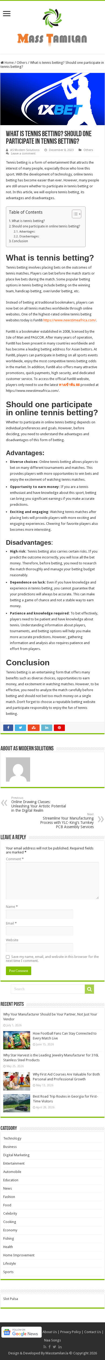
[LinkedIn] (60, 1347)
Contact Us (92, 1332)
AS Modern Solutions (25, 150)
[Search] (89, 989)
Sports (8, 1272)
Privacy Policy (70, 1332)
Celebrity (10, 1213)
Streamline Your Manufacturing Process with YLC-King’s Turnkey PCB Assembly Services (67, 821)
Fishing (8, 1238)
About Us (50, 1332)
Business (10, 1147)
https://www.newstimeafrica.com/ (69, 320)
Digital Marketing (16, 1155)
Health (8, 1247)
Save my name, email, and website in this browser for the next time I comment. (52, 959)
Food (7, 1205)
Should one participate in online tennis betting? (46, 226)
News (7, 1188)
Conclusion (20, 241)
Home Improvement (18, 1255)
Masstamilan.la (57, 1353)
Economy (10, 1230)
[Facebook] (49, 1347)
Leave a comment (23, 153)
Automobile (12, 1172)
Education (10, 1180)
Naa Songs (52, 1340)
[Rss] (45, 1347)
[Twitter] (54, 1347)
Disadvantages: (29, 236)
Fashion (9, 1197)
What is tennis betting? (28, 221)
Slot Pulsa (10, 1299)
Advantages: (27, 231)
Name (12, 907)
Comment (15, 859)
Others (22, 63)
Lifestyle (9, 1263)
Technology (12, 1138)
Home (9, 63)
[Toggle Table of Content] (74, 214)
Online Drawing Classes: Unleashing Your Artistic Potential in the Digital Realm (38, 804)
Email (11, 923)
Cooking (9, 1222)
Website (12, 940)
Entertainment (13, 1163)
